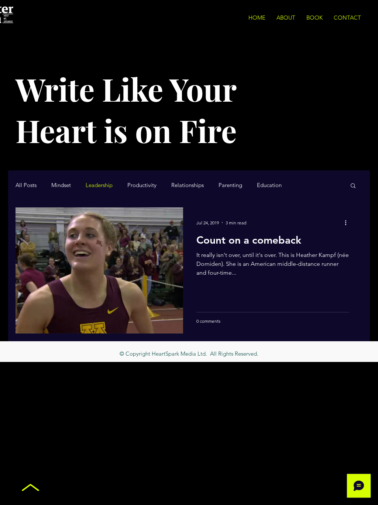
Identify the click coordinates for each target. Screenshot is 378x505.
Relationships (187, 185)
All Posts (26, 185)
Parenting (230, 185)
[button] (353, 186)
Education (269, 185)
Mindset (61, 185)
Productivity (142, 185)
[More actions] (348, 222)
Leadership (99, 185)
